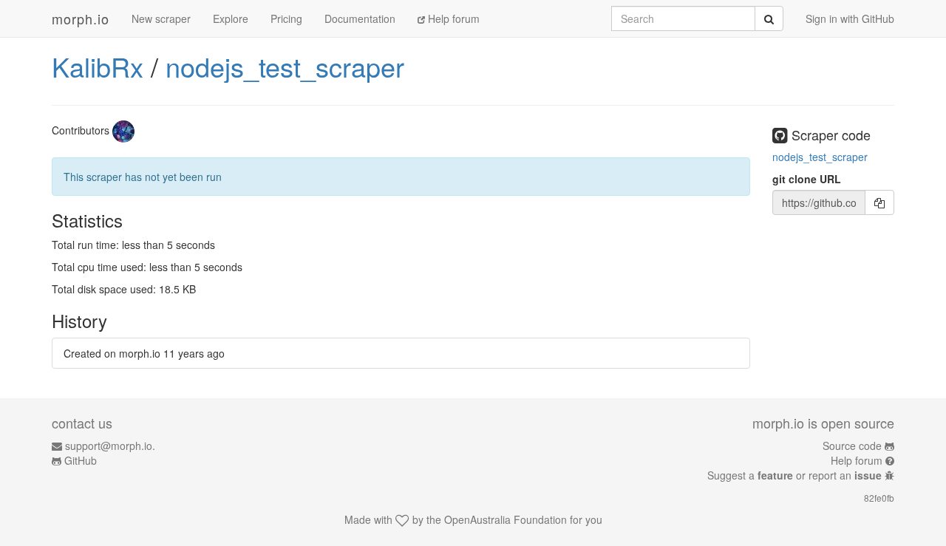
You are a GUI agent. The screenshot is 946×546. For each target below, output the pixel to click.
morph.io (80, 18)
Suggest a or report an (794, 475)
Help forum (452, 18)
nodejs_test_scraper (285, 66)
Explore (230, 18)
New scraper (161, 18)
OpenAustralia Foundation (505, 519)
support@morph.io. (110, 445)
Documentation (359, 18)
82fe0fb (879, 497)
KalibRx (97, 66)
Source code (852, 445)
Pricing (286, 18)
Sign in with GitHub (850, 18)
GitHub (80, 460)
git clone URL (806, 178)
